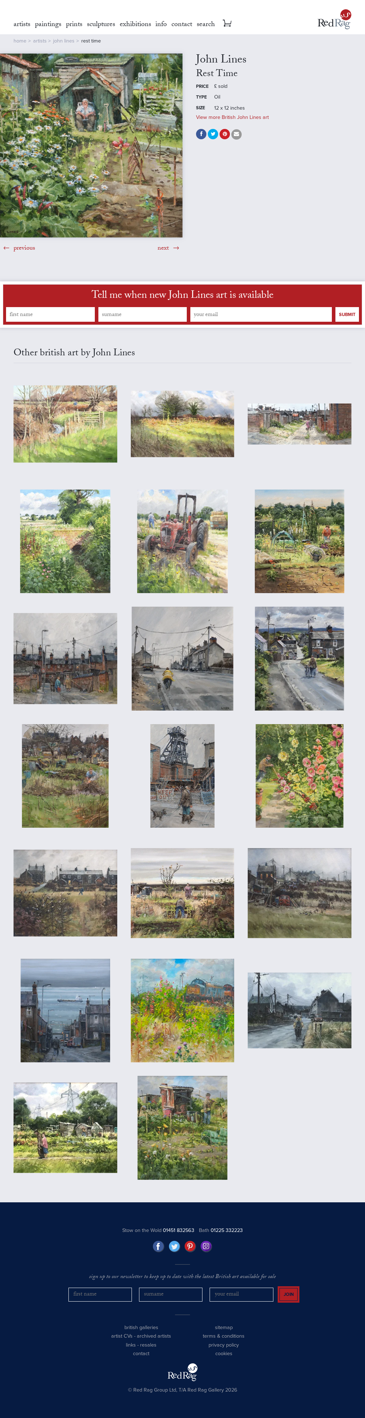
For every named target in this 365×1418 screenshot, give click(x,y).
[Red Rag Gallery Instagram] (206, 1246)
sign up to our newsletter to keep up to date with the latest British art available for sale (182, 1277)
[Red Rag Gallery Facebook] (158, 1246)
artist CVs (122, 1336)
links (131, 1345)
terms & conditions (224, 1336)
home (20, 41)
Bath (221, 1230)
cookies (223, 1354)
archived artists (154, 1336)
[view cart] (227, 23)
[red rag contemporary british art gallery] (334, 19)
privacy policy (224, 1345)
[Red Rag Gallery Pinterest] (190, 1246)
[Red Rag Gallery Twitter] (174, 1246)
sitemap (224, 1327)
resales (148, 1345)
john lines (63, 41)
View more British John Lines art (232, 117)
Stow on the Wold (158, 1230)
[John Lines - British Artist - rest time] (91, 145)
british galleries (141, 1327)
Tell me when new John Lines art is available (182, 296)
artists (40, 41)
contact (141, 1354)
